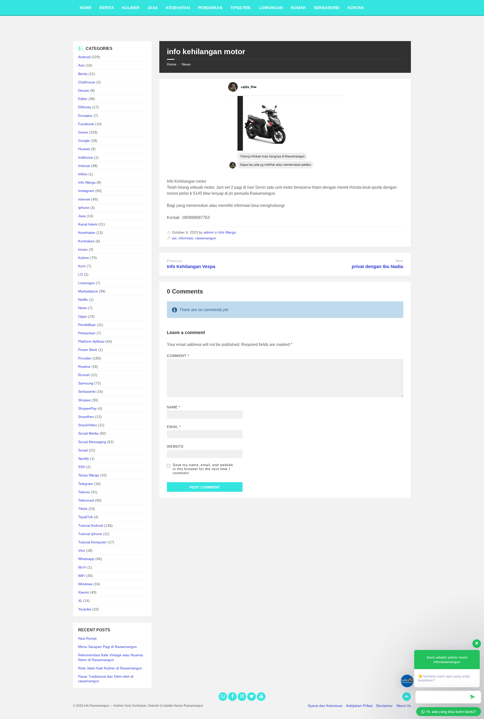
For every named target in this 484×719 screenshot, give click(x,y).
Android (84, 57)
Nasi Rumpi (87, 638)
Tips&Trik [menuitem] (240, 8)
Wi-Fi (82, 567)
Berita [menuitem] (107, 8)
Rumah (84, 375)
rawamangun (205, 238)
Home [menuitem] (86, 8)
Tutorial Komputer (92, 542)
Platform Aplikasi (91, 341)
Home (171, 64)
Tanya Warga (88, 475)
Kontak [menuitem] (356, 8)
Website (175, 446)
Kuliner (83, 258)
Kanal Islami (88, 224)
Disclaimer (384, 706)
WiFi (81, 576)
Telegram (85, 484)
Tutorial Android (90, 526)
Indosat (84, 166)
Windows (85, 584)
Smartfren (86, 417)
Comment (178, 356)
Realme (84, 367)
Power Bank (87, 350)
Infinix (82, 174)
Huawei (84, 149)
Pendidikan (87, 325)
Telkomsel (86, 500)
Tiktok (82, 509)
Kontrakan (86, 241)
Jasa (82, 216)
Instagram (86, 191)
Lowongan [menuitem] (271, 8)
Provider (85, 358)
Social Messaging (92, 442)
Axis (81, 65)
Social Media (88, 433)
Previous (174, 261)
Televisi (84, 492)
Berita (82, 74)
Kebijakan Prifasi (359, 706)
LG (80, 274)
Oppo (82, 316)
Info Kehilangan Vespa (191, 266)
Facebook (86, 124)
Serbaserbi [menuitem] (327, 8)
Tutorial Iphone (90, 534)
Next (399, 261)
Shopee (84, 400)
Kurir (82, 266)
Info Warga (227, 232)
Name (173, 407)
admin (209, 232)
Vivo (81, 550)
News (186, 64)
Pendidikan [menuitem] (210, 8)
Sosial (83, 450)
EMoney (84, 107)
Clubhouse (86, 82)
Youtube (84, 609)
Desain (83, 90)
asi (174, 238)
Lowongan (86, 283)
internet (84, 199)
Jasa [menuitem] (152, 8)
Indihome (85, 157)
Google (84, 141)
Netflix (83, 300)
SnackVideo (87, 425)
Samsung (85, 383)
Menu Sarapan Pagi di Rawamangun (107, 647)
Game (83, 132)
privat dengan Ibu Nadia (377, 266)
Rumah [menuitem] (298, 8)
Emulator (85, 116)
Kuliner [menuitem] (130, 8)
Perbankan (87, 333)
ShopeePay (87, 408)
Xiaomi (83, 592)
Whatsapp (86, 559)
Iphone (83, 208)
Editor (82, 99)
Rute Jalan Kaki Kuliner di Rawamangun (110, 668)
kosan (83, 249)
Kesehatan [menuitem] (178, 8)
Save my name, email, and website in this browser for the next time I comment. (203, 469)
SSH (81, 467)
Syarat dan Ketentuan (325, 706)
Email (173, 427)
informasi (185, 238)
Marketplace (88, 291)
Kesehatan (86, 233)
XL (80, 601)
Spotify (83, 458)
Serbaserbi (87, 391)
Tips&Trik (85, 517)
